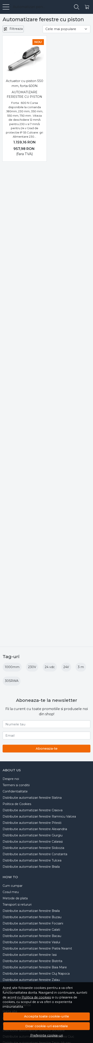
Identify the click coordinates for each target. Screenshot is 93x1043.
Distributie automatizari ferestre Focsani (33, 923)
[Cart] (87, 7)
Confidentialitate (15, 791)
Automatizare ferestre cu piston (24, 94)
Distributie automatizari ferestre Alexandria (35, 829)
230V (32, 667)
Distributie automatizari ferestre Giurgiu (33, 835)
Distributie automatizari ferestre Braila (31, 867)
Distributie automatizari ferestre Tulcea (32, 860)
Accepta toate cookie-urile (46, 1016)
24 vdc (50, 667)
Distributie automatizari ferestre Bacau (32, 936)
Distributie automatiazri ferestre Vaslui (31, 942)
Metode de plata (15, 898)
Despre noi (11, 779)
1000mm (12, 667)
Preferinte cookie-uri (46, 1035)
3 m (81, 667)
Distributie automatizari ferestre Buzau (32, 917)
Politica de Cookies (17, 804)
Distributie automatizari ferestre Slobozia (33, 848)
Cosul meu (11, 892)
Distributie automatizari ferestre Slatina (32, 798)
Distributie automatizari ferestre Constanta (35, 854)
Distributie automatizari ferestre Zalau (31, 980)
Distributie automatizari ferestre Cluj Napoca (36, 974)
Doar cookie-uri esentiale (46, 1026)
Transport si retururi (17, 904)
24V (66, 667)
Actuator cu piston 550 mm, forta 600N (24, 83)
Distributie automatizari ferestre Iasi (30, 955)
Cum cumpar (12, 886)
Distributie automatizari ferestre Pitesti (32, 823)
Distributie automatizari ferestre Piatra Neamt (37, 948)
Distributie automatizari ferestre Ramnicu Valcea (39, 816)
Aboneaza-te (47, 748)
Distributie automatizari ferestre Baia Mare (35, 967)
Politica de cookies (36, 997)
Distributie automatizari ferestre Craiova (33, 810)
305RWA (11, 681)
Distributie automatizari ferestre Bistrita (32, 961)
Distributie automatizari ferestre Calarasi (33, 842)
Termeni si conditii (16, 785)
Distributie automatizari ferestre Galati (31, 930)
